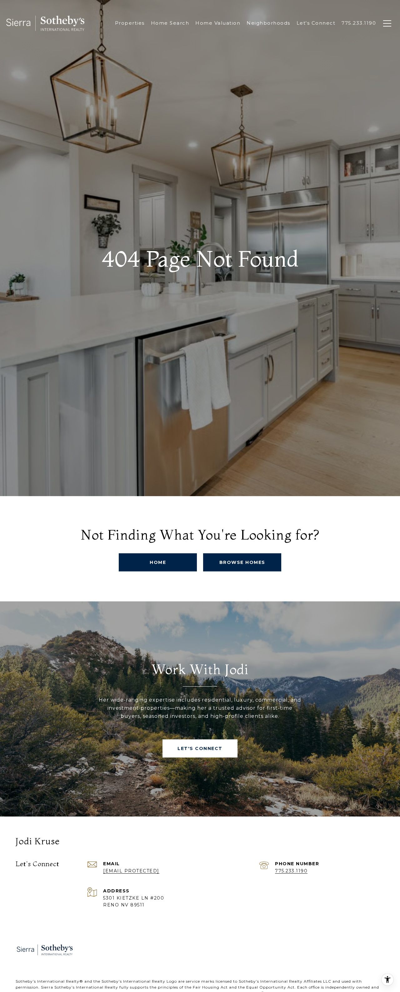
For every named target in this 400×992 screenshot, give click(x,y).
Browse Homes (242, 562)
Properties (130, 23)
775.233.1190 (291, 871)
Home (158, 562)
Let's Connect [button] (200, 748)
